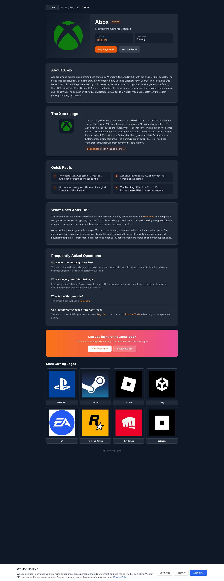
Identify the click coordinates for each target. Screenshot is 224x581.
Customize (165, 572)
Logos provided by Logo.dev (112, 451)
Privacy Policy (120, 577)
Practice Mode (129, 49)
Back (54, 7)
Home (64, 7)
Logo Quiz (75, 7)
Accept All (198, 572)
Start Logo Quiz (99, 348)
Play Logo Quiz (106, 49)
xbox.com (102, 39)
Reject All (181, 572)
